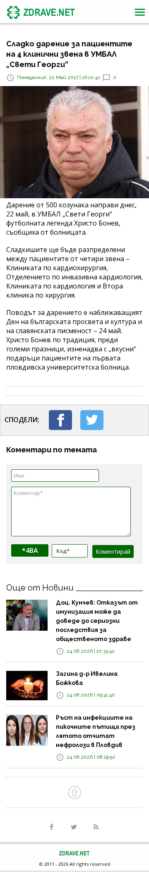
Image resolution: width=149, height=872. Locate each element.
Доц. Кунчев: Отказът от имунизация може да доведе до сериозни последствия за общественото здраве (97, 620)
